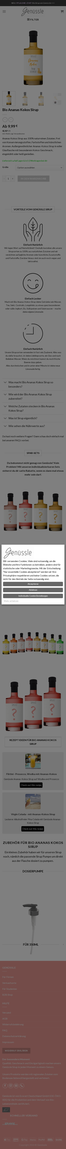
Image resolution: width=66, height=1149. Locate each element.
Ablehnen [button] (33, 590)
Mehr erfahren (11, 601)
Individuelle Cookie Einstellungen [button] (33, 596)
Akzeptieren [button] (33, 584)
